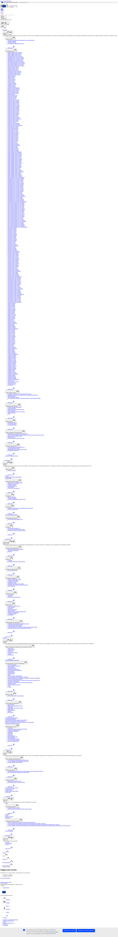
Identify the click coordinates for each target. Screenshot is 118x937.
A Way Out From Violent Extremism (15, 679)
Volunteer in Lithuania (12, 372)
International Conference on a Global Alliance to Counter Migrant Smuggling (23, 395)
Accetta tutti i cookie (69, 930)
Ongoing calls (8, 792)
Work (9, 413)
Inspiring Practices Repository (13, 669)
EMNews (10, 711)
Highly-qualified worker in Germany (15, 162)
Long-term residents (12, 408)
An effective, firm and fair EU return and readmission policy (19, 393)
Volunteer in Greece (12, 367)
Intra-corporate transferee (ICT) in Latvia (16, 219)
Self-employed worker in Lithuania (14, 287)
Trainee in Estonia (11, 337)
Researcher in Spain (12, 98)
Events (6, 815)
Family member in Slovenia (13, 93)
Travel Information (11, 586)
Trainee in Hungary (11, 343)
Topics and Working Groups (13, 741)
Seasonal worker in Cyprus (13, 256)
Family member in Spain (12, 95)
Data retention (10, 594)
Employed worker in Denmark (14, 106)
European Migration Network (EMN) (15, 762)
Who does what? (11, 380)
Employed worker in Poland (13, 120)
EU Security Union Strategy (13, 681)
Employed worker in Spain (13, 91)
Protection (10, 551)
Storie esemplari (11, 487)
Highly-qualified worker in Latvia (14, 169)
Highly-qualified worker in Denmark (15, 159)
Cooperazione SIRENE (12, 486)
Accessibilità (5, 925)
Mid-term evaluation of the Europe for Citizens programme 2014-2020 (21, 822)
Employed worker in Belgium (13, 99)
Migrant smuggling (11, 396)
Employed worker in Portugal (13, 123)
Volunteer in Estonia (12, 362)
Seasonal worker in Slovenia (13, 67)
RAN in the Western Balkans (13, 740)
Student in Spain (11, 77)
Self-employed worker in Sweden (14, 74)
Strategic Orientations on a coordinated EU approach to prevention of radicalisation (24, 678)
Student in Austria (11, 304)
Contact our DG (6, 887)
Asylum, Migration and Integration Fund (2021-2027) (18, 760)
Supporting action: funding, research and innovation (18, 584)
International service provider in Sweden (16, 61)
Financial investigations (12, 609)
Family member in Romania (13, 150)
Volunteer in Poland (12, 376)
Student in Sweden (11, 94)
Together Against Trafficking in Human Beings (17, 611)
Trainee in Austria (11, 330)
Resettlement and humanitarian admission (16, 409)
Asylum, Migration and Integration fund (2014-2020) (18, 761)
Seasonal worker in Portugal (13, 274)
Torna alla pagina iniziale (5, 878)
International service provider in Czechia (16, 182)
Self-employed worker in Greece (14, 282)
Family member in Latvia (13, 143)
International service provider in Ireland (15, 191)
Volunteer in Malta (11, 375)
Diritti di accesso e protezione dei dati (15, 482)
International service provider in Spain (15, 60)
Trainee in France (11, 339)
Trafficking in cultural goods (13, 612)
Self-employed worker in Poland (14, 291)
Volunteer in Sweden (12, 86)
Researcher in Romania (12, 250)
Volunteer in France (11, 365)
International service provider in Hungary (16, 190)
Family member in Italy (12, 141)
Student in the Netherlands (13, 328)
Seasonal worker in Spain (13, 69)
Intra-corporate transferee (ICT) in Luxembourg (17, 221)
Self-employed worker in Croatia (14, 298)
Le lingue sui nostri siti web (8, 920)
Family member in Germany (13, 137)
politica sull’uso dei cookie (52, 931)
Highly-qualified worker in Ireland (14, 167)
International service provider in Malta (15, 197)
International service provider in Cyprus (15, 181)
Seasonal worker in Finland (13, 261)
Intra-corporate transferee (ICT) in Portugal (16, 224)
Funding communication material (11, 791)
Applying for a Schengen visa (13, 528)
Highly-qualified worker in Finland (14, 161)
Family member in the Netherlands (14, 151)
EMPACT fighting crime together (14, 579)
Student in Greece (11, 316)
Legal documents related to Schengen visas (16, 529)
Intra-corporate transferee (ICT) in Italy (15, 218)
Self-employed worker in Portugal (14, 292)
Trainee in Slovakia (11, 78)
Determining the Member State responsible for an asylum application (21, 40)
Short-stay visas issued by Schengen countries (17, 530)
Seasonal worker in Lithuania (13, 270)
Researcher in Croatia (12, 231)
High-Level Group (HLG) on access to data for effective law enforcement (19, 722)
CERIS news (10, 651)
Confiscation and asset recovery (14, 606)
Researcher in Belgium (12, 228)
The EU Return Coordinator (13, 397)
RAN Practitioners (6, 862)
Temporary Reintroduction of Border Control (16, 499)
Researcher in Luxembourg (13, 245)
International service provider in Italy (15, 192)
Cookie (4, 921)
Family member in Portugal (13, 148)
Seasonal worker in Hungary (13, 265)
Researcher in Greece (12, 315)
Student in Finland (11, 312)
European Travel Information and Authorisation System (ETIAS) (20, 508)
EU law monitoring (9, 831)
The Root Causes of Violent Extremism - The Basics (18, 676)
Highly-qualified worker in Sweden (15, 55)
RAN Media (10, 733)
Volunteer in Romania (12, 378)
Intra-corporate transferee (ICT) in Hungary (16, 215)
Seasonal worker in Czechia (13, 257)
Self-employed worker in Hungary (14, 283)
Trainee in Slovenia (11, 80)
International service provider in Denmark (16, 183)
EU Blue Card (10, 385)
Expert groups (10, 712)
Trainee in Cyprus (11, 334)
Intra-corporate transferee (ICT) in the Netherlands (17, 227)
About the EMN (11, 704)
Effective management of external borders (13, 477)
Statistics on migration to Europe (11, 455)
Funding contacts (8, 789)
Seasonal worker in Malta (13, 272)
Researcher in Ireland (12, 241)
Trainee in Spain (11, 81)
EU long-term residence (12, 424)
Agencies (5, 637)
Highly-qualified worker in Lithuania (15, 170)
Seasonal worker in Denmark (13, 259)
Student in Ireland (11, 318)
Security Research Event (12, 570)
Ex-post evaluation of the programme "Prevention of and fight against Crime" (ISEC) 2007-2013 (26, 823)
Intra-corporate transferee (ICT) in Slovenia (16, 63)
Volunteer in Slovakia (12, 83)
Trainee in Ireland (11, 344)
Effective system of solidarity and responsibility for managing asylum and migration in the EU (26, 434)
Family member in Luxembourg (14, 145)
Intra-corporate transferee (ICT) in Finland (16, 211)
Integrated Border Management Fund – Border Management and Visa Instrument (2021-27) (25, 771)
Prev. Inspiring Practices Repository (15, 670)
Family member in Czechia (13, 132)
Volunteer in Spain (11, 85)
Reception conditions (12, 41)
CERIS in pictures (11, 649)
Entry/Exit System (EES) (13, 509)
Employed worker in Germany (14, 109)
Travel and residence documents (11, 514)
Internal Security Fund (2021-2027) (15, 781)
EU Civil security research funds (11, 787)
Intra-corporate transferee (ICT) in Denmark (16, 209)
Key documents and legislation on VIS (15, 519)
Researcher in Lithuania (12, 244)
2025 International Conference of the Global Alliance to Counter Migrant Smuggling (24, 398)
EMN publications (11, 710)
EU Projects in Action (9, 788)
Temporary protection (12, 42)
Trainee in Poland (11, 350)
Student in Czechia (11, 308)
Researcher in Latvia (12, 243)
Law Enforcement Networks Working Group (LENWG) (16, 720)
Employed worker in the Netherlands (15, 125)
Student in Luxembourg (12, 323)
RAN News (10, 734)
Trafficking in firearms (12, 613)
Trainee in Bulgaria (11, 331)
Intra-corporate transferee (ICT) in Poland (16, 223)
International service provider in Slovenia (16, 59)
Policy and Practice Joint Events (14, 665)
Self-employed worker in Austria (14, 296)
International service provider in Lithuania (16, 194)
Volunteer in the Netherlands (13, 379)
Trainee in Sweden (11, 82)
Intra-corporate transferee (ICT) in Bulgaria (16, 204)
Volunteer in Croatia (12, 358)
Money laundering (11, 610)
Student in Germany (12, 314)
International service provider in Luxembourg (16, 196)
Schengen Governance (12, 498)
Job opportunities (8, 843)
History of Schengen (12, 497)
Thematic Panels (11, 671)
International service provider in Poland (15, 198)
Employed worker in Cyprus (13, 104)
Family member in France (13, 136)
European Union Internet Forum (11, 717)
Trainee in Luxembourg (12, 348)
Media (9, 674)
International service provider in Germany (16, 188)
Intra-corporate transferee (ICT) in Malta (15, 222)
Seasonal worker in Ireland (13, 266)
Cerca (1, 15)
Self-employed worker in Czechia (14, 301)
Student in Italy (11, 319)
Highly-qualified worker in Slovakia (15, 52)
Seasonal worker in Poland (13, 273)
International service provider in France (15, 187)
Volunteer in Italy (11, 370)
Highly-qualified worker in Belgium (15, 153)
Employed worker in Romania (14, 124)
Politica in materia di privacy (8, 923)
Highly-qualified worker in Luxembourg (16, 171)
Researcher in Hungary (12, 240)
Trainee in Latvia (11, 346)
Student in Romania (12, 327)
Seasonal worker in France (13, 262)
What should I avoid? (12, 383)
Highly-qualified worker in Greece (14, 165)
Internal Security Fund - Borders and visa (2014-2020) (18, 772)
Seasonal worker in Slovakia (13, 66)
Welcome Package (11, 672)
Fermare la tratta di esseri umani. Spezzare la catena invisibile (20, 809)
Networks (5, 859)
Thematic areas (11, 654)
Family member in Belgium (13, 126)
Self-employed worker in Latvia (14, 286)
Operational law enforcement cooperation (16, 583)
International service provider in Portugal (16, 199)
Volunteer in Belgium (12, 355)
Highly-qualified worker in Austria (14, 154)
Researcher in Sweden (12, 122)
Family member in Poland (13, 147)
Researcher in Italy (11, 242)
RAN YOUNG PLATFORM (13, 739)
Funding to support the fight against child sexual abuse (18, 623)
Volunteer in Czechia (12, 360)
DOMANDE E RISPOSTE (13, 450)
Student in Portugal (11, 326)
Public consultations (9, 816)
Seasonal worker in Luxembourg (14, 271)
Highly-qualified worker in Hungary (15, 166)
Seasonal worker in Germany (13, 263)
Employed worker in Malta (13, 119)
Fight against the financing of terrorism (15, 549)
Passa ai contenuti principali (5, 1)
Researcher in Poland (12, 248)
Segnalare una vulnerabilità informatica (10, 919)
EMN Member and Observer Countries (15, 708)
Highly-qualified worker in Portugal (15, 175)
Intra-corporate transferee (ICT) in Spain (15, 64)
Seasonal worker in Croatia (13, 255)
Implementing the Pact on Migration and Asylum (17, 449)
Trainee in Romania (11, 352)
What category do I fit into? (13, 381)
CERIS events (10, 650)
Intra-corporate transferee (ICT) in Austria (16, 203)
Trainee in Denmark (12, 336)
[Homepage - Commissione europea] (9, 7)
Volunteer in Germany (12, 366)
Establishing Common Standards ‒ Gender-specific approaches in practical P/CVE (24, 680)
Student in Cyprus (11, 307)
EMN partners (10, 709)
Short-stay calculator (12, 470)
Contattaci (5, 917)
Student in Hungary (11, 317)
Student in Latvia (11, 320)
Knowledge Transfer (12, 668)
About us (7, 842)
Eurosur (6, 475)
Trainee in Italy (11, 345)
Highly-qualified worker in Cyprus (14, 157)
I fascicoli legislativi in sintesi (13, 448)
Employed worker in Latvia (13, 116)
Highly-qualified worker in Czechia (15, 158)
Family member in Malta (12, 146)
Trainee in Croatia (11, 333)
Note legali (5, 924)
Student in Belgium (11, 303)
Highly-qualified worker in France (14, 164)
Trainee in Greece (11, 341)
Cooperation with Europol (13, 580)
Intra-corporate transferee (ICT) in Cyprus (16, 207)
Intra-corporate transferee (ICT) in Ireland (16, 217)
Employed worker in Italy (13, 115)
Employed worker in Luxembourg (14, 118)
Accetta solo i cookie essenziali (86, 930)
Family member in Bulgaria (13, 128)
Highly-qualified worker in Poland (14, 173)
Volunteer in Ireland (12, 369)
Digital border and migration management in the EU (18, 433)
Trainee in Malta (11, 349)
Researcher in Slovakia (12, 96)
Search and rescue (11, 437)
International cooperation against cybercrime (16, 561)
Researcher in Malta (12, 246)
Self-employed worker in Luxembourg (15, 288)
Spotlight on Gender (12, 683)
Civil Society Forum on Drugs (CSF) (12, 723)
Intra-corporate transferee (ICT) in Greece (16, 214)
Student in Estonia (11, 310)
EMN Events (10, 706)
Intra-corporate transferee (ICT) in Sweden (16, 65)
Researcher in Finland (12, 236)
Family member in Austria (13, 127)
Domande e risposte (12, 484)
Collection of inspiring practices (14, 730)
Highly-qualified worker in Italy (14, 168)
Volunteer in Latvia (11, 371)
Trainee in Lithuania (12, 347)
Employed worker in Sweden (13, 90)
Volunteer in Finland (12, 364)
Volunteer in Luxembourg (13, 373)
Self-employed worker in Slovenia (14, 72)
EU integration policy (12, 423)
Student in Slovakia (11, 75)
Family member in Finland (13, 135)
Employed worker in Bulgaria (13, 102)
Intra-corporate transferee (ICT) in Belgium (16, 202)
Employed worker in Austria (13, 101)
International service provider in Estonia (15, 185)
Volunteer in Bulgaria (12, 357)
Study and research (11, 410)
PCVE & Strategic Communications (15, 675)
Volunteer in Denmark (12, 361)
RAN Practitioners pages (13, 736)
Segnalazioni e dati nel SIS (13, 483)
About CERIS (10, 648)
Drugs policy (10, 608)
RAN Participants (11, 735)
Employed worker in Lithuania (14, 117)
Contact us (7, 844)
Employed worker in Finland (13, 108)
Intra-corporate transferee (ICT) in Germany (16, 213)
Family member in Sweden (13, 149)
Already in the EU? (11, 382)
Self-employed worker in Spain (14, 73)
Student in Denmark (12, 309)
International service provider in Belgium (16, 178)
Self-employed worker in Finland (14, 278)
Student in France (11, 313)
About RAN (10, 727)
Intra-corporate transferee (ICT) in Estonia (16, 210)
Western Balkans (11, 667)
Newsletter (7, 814)
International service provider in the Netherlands (17, 201)
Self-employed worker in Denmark (14, 302)
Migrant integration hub (12, 422)
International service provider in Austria (15, 56)
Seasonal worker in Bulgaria (13, 254)
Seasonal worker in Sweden (13, 70)
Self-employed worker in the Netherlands (16, 294)
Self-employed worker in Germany (14, 281)
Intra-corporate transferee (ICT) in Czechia (16, 208)
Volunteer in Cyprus (12, 359)
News (9, 685)
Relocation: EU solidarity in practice (15, 436)
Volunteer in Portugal (12, 377)
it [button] (3, 10)
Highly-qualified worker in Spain (14, 54)
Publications (10, 732)
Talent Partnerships (11, 412)
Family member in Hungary (13, 139)
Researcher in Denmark (12, 234)
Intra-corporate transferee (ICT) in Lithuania (16, 220)
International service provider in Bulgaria (16, 179)
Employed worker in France (13, 111)
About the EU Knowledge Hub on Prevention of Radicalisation (20, 682)
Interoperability (8, 478)
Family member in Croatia (13, 129)
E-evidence (10, 560)
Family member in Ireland (13, 140)
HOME (4, 852)
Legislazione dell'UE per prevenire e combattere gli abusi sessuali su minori (22, 627)
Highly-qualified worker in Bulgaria (15, 155)
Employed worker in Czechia (13, 105)
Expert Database (11, 673)
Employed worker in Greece (13, 112)
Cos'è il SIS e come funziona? (13, 488)
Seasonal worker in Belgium (13, 252)
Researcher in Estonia (12, 235)
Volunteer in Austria (12, 356)
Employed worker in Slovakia (13, 87)
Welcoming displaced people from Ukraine (16, 438)
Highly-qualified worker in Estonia (14, 160)
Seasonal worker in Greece (13, 264)
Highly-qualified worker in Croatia (14, 156)
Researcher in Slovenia (12, 97)
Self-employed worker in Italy (13, 285)
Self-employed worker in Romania (14, 293)
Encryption (10, 596)
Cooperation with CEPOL (13, 581)
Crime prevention (11, 607)
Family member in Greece (13, 138)
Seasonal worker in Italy (12, 267)
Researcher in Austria (12, 229)
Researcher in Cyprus (12, 232)
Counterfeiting (10, 614)
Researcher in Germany (12, 239)
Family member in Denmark (13, 133)
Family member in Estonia (13, 134)
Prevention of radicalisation (13, 550)
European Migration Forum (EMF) (14, 407)
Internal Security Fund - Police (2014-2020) (16, 782)
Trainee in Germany (12, 340)
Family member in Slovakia (13, 92)
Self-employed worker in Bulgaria (14, 297)
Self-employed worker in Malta (14, 290)
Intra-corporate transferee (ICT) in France (16, 212)
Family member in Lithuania (13, 144)
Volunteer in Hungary (12, 368)
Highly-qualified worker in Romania (15, 176)
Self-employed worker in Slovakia (14, 71)
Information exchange (12, 582)
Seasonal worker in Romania (13, 275)
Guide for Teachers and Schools (14, 684)
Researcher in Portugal (12, 249)
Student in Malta (11, 324)
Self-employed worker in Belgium (14, 295)
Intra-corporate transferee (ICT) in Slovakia (16, 62)
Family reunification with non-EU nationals (16, 411)
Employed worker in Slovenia (13, 88)
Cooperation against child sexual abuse (15, 624)
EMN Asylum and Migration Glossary (15, 705)
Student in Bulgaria (11, 305)
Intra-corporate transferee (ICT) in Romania (16, 225)
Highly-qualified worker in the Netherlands (16, 177)
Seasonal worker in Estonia (13, 260)
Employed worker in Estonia (13, 107)
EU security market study (13, 652)
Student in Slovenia (11, 76)
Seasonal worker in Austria (13, 253)
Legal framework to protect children (15, 625)
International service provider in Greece (15, 189)
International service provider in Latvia (15, 193)
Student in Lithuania (12, 322)
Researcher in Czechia (12, 233)
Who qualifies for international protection (16, 43)
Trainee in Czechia (11, 335)
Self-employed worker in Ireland (14, 284)
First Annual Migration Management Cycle (16, 447)
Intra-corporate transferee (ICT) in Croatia (16, 206)
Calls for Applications (12, 664)
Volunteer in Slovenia (12, 84)
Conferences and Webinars (13, 731)
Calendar (9, 686)
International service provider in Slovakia (16, 57)
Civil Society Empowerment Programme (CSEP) (17, 729)
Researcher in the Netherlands (13, 251)
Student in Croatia (11, 306)
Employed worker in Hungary (14, 113)
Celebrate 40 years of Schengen (14, 807)
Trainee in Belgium (11, 329)
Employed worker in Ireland (13, 114)
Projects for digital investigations (14, 597)
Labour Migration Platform (10, 718)
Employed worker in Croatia (13, 103)
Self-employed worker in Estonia (14, 277)
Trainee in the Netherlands (13, 354)
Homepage (5, 29)
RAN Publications (11, 737)
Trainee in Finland (11, 338)
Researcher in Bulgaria (12, 230)
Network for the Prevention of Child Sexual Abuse (15, 721)
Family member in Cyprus (13, 130)
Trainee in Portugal (11, 351)
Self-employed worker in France (14, 280)
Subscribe (10, 653)
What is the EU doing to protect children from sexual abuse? (19, 628)
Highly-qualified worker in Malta (14, 172)
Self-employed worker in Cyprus (14, 299)
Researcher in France (12, 238)
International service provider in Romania (16, 200)
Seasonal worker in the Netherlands (15, 276)
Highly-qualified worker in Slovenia (15, 53)
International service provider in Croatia (15, 180)
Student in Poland (11, 325)
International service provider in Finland (15, 186)
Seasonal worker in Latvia (13, 269)
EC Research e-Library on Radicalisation (16, 695)
